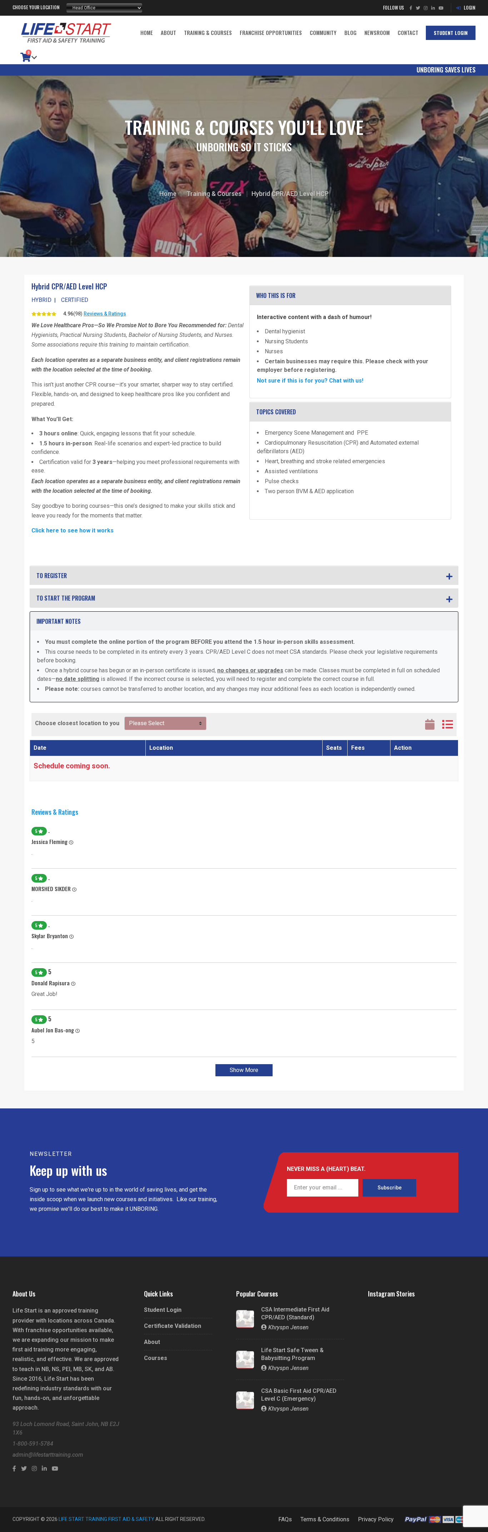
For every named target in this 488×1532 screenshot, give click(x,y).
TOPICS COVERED (276, 412)
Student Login (451, 32)
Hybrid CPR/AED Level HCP (290, 193)
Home (146, 32)
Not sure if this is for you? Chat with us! (310, 380)
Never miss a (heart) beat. (326, 1169)
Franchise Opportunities (271, 32)
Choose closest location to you (77, 723)
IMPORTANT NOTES (58, 621)
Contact (408, 32)
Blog (350, 32)
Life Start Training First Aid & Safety (106, 1519)
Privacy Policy (376, 1519)
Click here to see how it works (72, 530)
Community (323, 32)
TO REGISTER (51, 575)
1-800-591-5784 (33, 1443)
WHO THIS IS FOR (275, 295)
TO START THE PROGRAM (65, 598)
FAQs (285, 1519)
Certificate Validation (172, 1326)
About (168, 32)
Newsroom (377, 32)
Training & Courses (208, 32)
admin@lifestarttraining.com (48, 1454)
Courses (155, 1358)
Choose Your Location (36, 7)
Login (469, 7)
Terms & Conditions (324, 1519)
